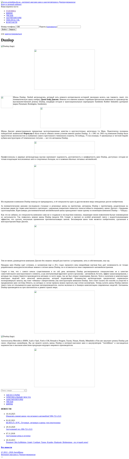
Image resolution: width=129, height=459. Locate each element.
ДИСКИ (9, 15)
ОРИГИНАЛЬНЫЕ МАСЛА (18, 397)
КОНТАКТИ (11, 22)
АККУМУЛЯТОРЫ (14, 399)
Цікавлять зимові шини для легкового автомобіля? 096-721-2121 (33, 416)
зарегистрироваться (13, 34)
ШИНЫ (9, 404)
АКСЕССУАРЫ (13, 395)
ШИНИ (9, 13)
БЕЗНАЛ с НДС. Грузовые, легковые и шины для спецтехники (33, 423)
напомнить (51, 27)
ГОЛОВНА (11, 11)
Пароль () (48, 27)
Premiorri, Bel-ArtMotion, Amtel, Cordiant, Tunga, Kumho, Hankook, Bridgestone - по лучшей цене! (47, 442)
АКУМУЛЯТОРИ (13, 18)
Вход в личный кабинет (11, 4)
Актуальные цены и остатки (18, 436)
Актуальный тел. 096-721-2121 (19, 429)
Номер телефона (8, 27)
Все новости (6, 447)
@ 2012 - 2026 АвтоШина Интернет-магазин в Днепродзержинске (18, 453)
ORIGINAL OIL (13, 20)
